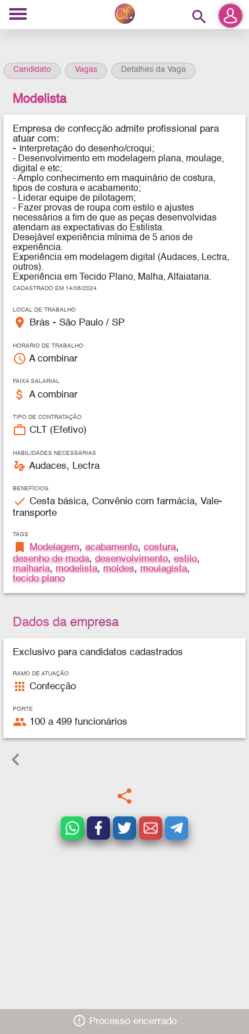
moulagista (163, 569)
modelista (76, 569)
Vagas (86, 70)
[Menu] (18, 14)
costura (160, 547)
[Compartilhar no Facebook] (98, 828)
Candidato (32, 70)
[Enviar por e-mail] (150, 828)
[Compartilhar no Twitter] (124, 828)
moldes (118, 569)
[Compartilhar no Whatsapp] (72, 828)
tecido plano (39, 579)
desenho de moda (51, 559)
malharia (31, 569)
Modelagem (54, 547)
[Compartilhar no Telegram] (176, 828)
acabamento (111, 547)
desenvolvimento (131, 559)
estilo (185, 559)
